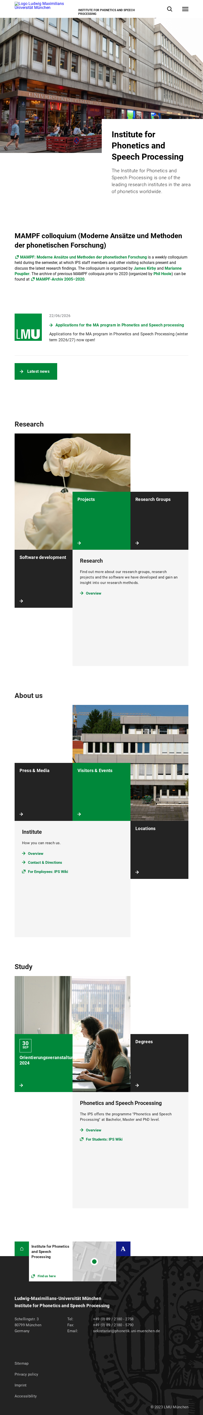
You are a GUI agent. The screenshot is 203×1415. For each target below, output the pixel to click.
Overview (93, 593)
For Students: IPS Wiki (104, 1139)
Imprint (21, 1385)
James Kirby (145, 268)
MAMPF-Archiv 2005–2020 (60, 279)
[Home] (22, 1249)
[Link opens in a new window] (72, 1261)
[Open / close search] (169, 9)
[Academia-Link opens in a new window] (123, 1249)
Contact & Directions (45, 862)
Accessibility (26, 1396)
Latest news (38, 371)
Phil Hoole (162, 273)
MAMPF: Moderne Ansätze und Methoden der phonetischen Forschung (83, 257)
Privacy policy (26, 1374)
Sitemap (22, 1363)
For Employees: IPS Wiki (48, 871)
